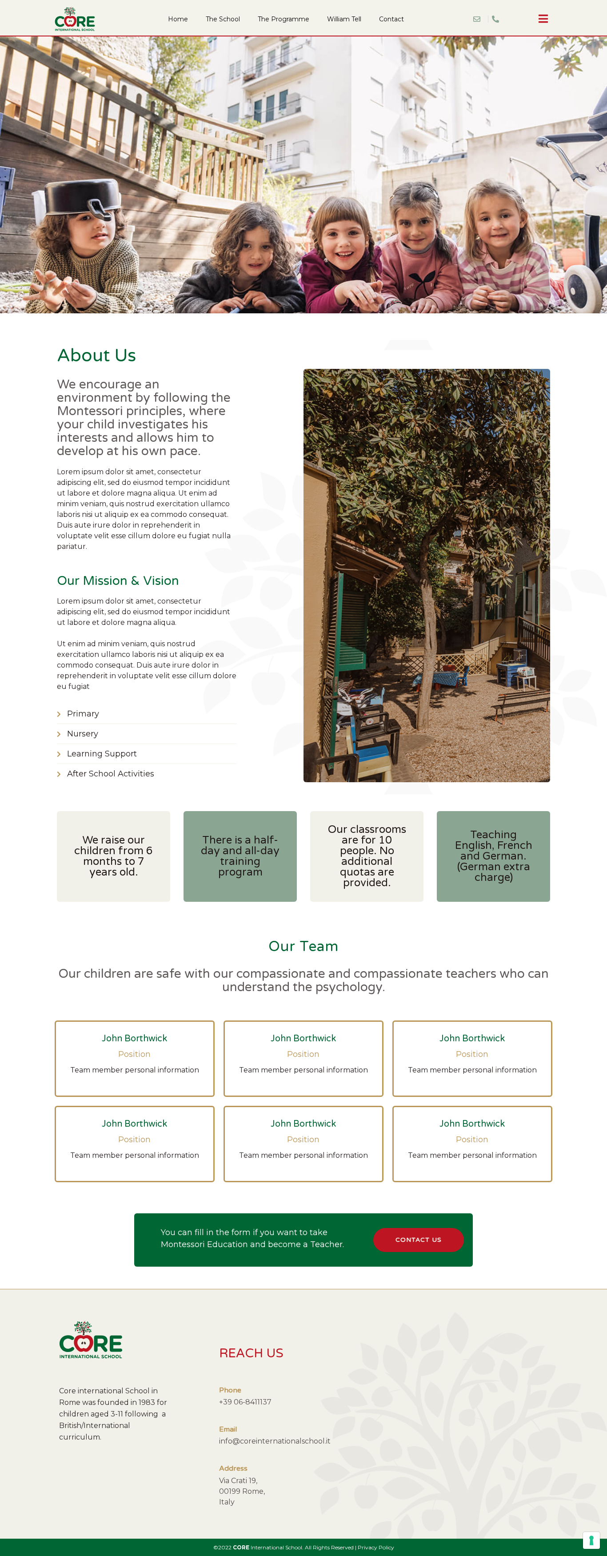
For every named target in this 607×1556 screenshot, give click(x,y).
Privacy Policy (376, 1547)
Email (228, 1429)
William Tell (344, 19)
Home (178, 19)
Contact (391, 19)
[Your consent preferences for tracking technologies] (591, 1540)
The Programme (283, 19)
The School (223, 19)
